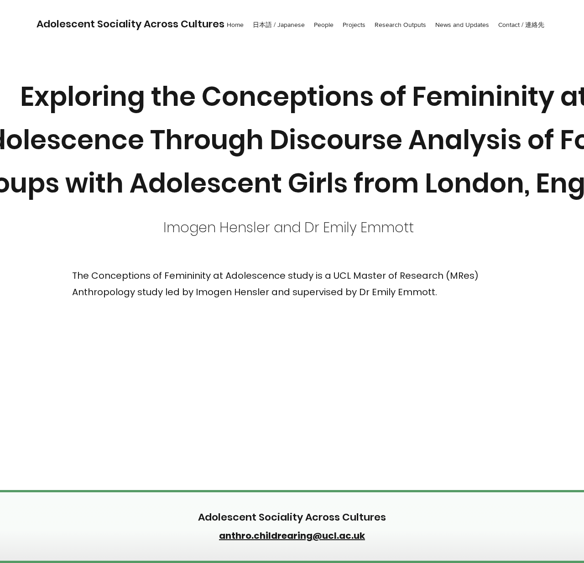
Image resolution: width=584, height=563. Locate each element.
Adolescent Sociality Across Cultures (130, 24)
